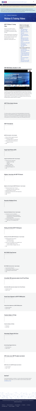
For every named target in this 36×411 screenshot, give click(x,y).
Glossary (18, 406)
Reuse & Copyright (11, 406)
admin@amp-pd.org (7, 380)
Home (5, 15)
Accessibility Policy (4, 406)
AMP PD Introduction (24, 34)
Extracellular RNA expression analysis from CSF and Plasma (25, 50)
